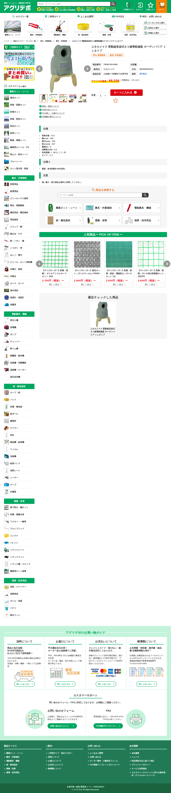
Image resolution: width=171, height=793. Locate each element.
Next (89, 97)
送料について (53, 757)
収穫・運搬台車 (17, 514)
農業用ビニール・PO (19, 147)
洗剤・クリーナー (18, 587)
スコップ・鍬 (16, 226)
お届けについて (54, 761)
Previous (37, 97)
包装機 (13, 456)
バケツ (13, 608)
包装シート (15, 470)
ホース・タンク (17, 283)
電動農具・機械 (12, 761)
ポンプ (13, 334)
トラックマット (17, 557)
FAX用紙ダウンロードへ (106, 726)
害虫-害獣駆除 (99, 55)
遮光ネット (15, 98)
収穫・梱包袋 (16, 407)
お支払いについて (55, 765)
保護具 (13, 304)
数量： (94, 95)
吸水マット (15, 615)
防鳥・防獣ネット (18, 105)
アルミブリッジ (17, 528)
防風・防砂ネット (18, 119)
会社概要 (135, 753)
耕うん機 (14, 348)
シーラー (14, 477)
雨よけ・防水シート (19, 154)
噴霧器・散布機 (17, 355)
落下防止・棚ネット (19, 507)
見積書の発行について (51, 117)
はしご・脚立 (16, 255)
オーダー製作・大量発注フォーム (104, 761)
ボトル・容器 (16, 601)
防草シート (15, 133)
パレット (14, 543)
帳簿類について (54, 768)
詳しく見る (54, 284)
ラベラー (14, 428)
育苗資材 (14, 219)
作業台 (13, 276)
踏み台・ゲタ (16, 234)
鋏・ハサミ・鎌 (17, 241)
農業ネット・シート (14, 753)
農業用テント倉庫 (18, 571)
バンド (13, 399)
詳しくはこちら (23, 684)
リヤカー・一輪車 (18, 521)
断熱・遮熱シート (18, 140)
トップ (6, 41)
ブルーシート (16, 161)
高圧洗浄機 (15, 377)
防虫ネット (15, 126)
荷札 (12, 435)
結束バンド (15, 463)
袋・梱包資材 (12, 765)
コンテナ (14, 536)
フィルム (14, 449)
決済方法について (49, 110)
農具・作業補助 (61, 41)
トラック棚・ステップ (20, 564)
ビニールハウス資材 (19, 198)
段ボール (14, 414)
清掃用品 (14, 594)
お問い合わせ (95, 757)
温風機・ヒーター (18, 370)
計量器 (13, 492)
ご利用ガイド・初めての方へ (60, 753)
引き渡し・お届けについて (53, 113)
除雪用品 (14, 191)
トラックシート (17, 550)
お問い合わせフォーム (59, 726)
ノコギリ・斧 (16, 248)
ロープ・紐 (15, 392)
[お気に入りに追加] (115, 100)
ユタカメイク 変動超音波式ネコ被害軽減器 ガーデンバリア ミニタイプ (97, 41)
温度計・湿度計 (17, 297)
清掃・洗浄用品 (12, 772)
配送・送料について (50, 106)
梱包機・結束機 (17, 442)
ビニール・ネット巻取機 (21, 262)
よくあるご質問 (96, 753)
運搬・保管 (11, 768)
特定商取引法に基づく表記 (143, 761)
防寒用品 (14, 184)
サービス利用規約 (139, 768)
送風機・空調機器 (18, 363)
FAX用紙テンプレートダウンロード (105, 765)
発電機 (13, 327)
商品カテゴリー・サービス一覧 (24, 41)
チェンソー (15, 341)
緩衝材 (13, 421)
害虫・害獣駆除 (46, 41)
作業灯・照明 (16, 269)
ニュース (135, 757)
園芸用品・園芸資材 (19, 212)
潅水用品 (14, 290)
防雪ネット (15, 112)
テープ (13, 484)
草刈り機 (14, 320)
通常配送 (143, 74)
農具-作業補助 (116, 55)
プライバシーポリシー (141, 765)
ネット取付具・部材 (19, 168)
